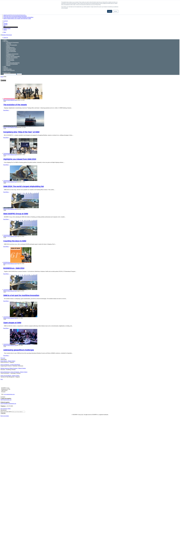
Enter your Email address (6, 411)
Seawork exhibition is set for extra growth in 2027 (14, 14)
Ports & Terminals (10, 60)
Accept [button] (109, 11)
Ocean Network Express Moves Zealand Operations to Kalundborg (18, 17)
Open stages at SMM (12, 322)
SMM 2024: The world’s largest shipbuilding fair (23, 186)
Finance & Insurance (10, 50)
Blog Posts (8, 43)
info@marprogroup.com (6, 399)
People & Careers (10, 59)
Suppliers (8, 65)
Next (2, 379)
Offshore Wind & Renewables (13, 56)
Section (5, 41)
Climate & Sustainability (11, 45)
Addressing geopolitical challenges (18, 350)
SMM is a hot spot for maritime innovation (21, 295)
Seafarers (8, 61)
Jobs (4, 66)
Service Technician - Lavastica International (10, 364)
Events (5, 67)
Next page (3, 358)
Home (2, 76)
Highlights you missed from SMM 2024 (19, 159)
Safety (7, 52)
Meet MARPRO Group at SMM (15, 213)
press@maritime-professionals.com (8, 403)
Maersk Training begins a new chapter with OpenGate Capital (17, 18)
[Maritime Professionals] (6, 34)
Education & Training (11, 48)
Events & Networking (11, 51)
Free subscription (9, 70)
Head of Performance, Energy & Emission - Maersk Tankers (14, 372)
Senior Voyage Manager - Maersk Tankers (10, 375)
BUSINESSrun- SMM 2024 (13, 268)
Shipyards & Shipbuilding (12, 64)
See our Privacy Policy (6, 408)
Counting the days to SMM (14, 241)
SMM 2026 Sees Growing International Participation (15, 16)
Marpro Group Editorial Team (10, 100)
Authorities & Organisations (12, 42)
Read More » (6, 110)
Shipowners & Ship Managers (13, 62)
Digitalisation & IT (10, 47)
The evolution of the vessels (15, 104)
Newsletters (7, 69)
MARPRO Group (10, 55)
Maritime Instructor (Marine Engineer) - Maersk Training (13, 368)
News (5, 40)
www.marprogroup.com (9, 394)
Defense (8, 46)
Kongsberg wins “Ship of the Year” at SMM (21, 132)
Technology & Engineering (12, 53)
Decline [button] (115, 11)
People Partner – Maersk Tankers (8, 361)
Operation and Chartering (12, 57)
